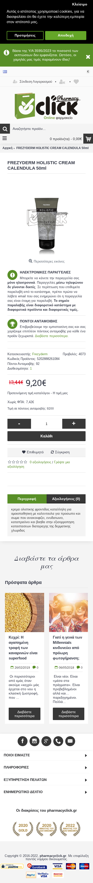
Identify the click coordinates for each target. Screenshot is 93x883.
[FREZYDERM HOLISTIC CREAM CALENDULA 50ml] (46, 218)
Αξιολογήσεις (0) (66, 499)
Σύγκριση (62, 452)
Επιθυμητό (35, 452)
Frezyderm (40, 354)
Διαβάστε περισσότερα (24, 714)
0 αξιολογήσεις (40, 462)
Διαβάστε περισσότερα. (52, 336)
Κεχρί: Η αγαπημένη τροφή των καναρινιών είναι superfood (23, 647)
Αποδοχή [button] (66, 35)
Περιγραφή (27, 499)
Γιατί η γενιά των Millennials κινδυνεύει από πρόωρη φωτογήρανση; (67, 647)
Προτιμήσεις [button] (25, 35)
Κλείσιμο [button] (79, 4)
